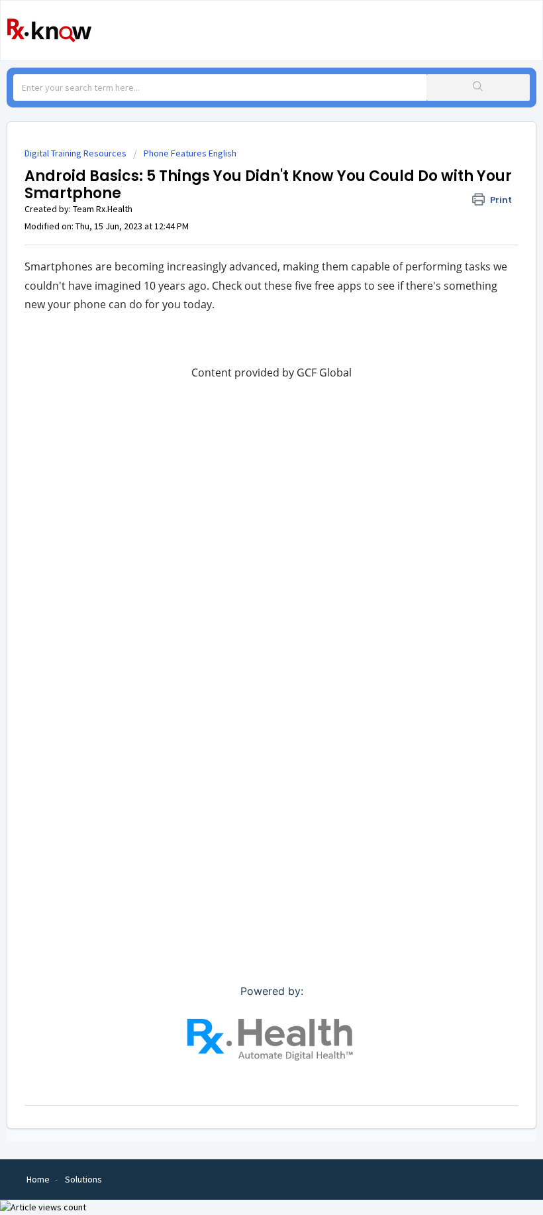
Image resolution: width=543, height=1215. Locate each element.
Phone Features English (190, 153)
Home (38, 1179)
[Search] (478, 87)
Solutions (83, 1179)
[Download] (247, 608)
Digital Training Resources (75, 153)
